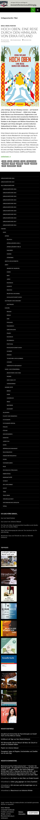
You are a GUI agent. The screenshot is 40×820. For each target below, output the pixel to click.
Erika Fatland (31, 161)
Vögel (5, 506)
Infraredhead (16, 40)
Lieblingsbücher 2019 (9, 214)
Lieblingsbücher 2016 (9, 225)
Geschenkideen (8, 434)
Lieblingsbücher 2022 (9, 203)
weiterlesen (6, 156)
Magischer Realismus (9, 455)
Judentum (6, 441)
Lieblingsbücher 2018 (9, 218)
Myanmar (20, 163)
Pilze (4, 466)
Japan (8, 279)
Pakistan (13, 25)
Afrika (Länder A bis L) (13, 243)
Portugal (10, 344)
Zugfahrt (10, 408)
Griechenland (11, 329)
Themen (3, 228)
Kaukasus (10, 282)
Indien (7, 25)
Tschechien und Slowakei (15, 358)
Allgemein (6, 412)
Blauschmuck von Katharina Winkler (22, 790)
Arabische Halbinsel (13, 268)
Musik (5, 459)
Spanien (9, 354)
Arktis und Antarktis (11, 261)
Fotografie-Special (9, 423)
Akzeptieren (33, 813)
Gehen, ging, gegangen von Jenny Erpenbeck (24, 782)
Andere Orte (9, 387)
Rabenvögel (7, 473)
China (23, 161)
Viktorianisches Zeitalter (11, 502)
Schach (5, 481)
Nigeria (9, 254)
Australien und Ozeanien (13, 300)
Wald (8, 401)
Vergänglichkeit (8, 499)
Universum (10, 398)
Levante (9, 286)
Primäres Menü (37, 10)
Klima (4, 444)
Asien (4, 161)
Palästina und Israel (13, 293)
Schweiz (9, 351)
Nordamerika (11, 383)
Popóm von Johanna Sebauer (10, 748)
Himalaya (5, 163)
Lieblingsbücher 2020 (9, 210)
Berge (3, 25)
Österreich (10, 340)
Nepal (27, 163)
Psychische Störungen (10, 470)
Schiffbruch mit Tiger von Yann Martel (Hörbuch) (15, 739)
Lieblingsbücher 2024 (9, 196)
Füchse (5, 430)
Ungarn (9, 362)
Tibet (19, 165)
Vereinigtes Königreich (14, 365)
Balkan (9, 311)
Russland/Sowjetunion (14, 297)
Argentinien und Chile (14, 372)
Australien (10, 304)
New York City (11, 380)
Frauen (5, 426)
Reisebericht (11, 165)
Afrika (7, 236)
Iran (8, 275)
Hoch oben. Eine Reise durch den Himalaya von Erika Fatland (19, 33)
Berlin (9, 315)
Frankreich (10, 326)
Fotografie (6, 419)
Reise (4, 165)
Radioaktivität (7, 477)
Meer (8, 394)
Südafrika (10, 257)
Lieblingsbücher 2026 (7, 178)
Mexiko (9, 376)
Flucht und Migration (10, 416)
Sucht (5, 488)
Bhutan (16, 161)
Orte (4, 232)
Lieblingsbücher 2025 (7, 181)
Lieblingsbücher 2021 (9, 207)
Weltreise (10, 405)
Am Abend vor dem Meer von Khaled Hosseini (24, 778)
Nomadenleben (8, 463)
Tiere (4, 491)
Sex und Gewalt (8, 484)
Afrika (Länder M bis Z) (14, 246)
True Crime (6, 495)
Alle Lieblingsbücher (7, 185)
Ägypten (9, 239)
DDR (8, 318)
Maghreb (10, 250)
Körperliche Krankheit (10, 448)
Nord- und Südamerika (12, 369)
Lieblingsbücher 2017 (9, 221)
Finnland (10, 322)
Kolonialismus (7, 452)
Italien (9, 333)
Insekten (5, 437)
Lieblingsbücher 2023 (9, 199)
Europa (7, 308)
